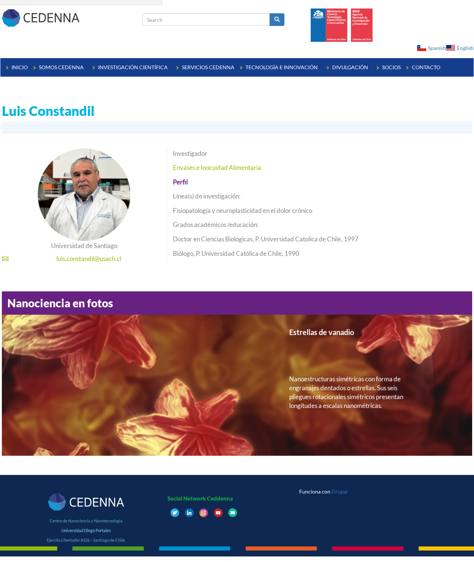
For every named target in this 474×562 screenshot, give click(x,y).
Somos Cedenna (62, 67)
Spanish (437, 48)
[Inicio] (71, 17)
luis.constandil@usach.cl (88, 258)
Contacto (426, 67)
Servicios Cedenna (208, 67)
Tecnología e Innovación (282, 67)
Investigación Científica (133, 67)
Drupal (339, 491)
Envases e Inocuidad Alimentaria (217, 167)
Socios (391, 67)
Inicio (19, 67)
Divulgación (350, 67)
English (465, 48)
